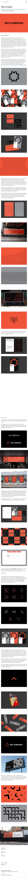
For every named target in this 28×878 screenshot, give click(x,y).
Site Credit (3, 874)
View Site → (3, 573)
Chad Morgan (14, 568)
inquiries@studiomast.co (6, 870)
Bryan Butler (21, 581)
